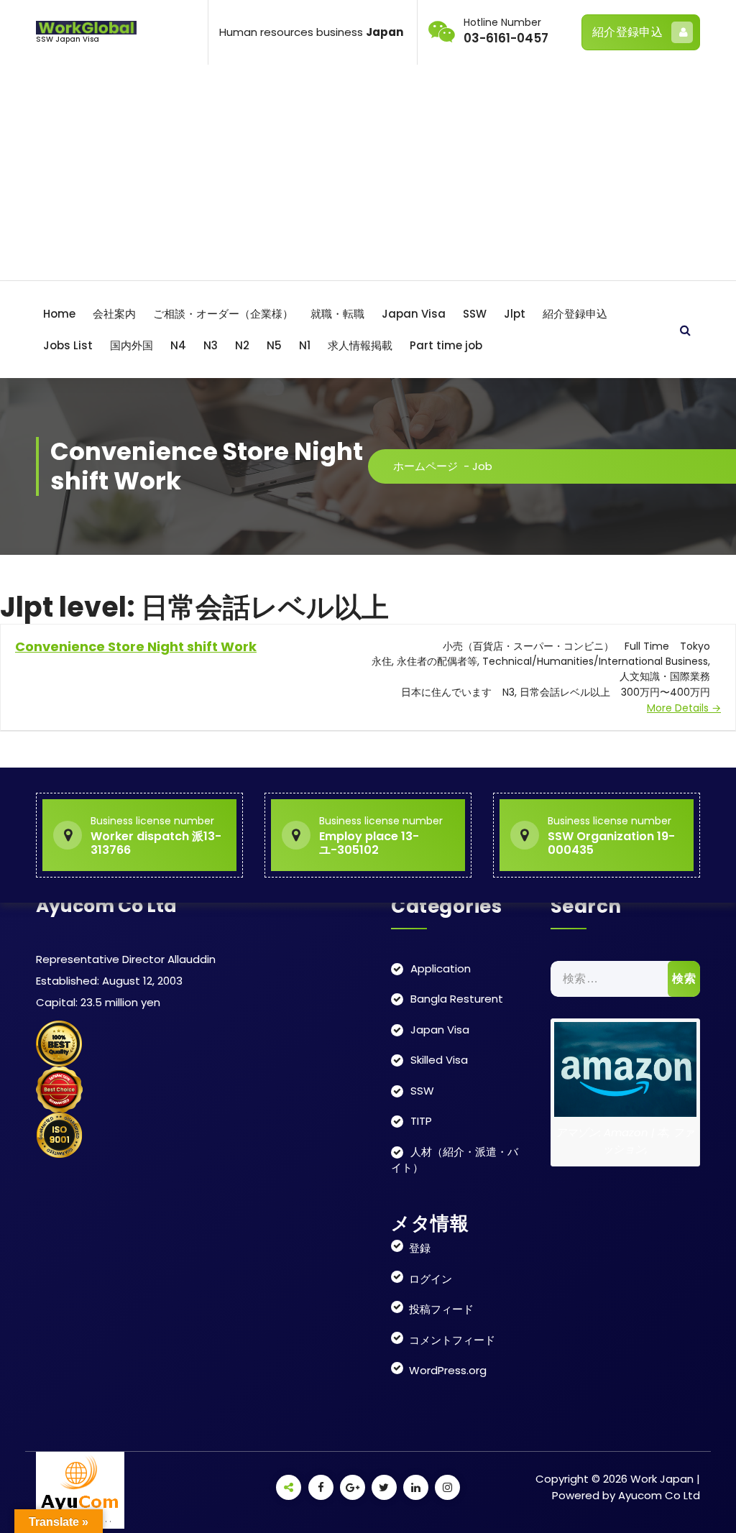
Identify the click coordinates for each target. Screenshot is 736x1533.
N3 (210, 345)
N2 (242, 345)
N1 (304, 345)
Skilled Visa (439, 1059)
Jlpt (514, 313)
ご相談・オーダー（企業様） (223, 313)
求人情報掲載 (360, 345)
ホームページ (425, 466)
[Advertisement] (368, 172)
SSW (475, 313)
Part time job (446, 345)
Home (59, 313)
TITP (421, 1120)
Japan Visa (414, 313)
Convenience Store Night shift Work (136, 646)
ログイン (430, 1278)
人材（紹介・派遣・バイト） (454, 1160)
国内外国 (131, 345)
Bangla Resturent (456, 998)
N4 (178, 345)
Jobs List (68, 345)
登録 (420, 1248)
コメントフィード (452, 1340)
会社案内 (114, 313)
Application (440, 968)
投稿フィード (441, 1309)
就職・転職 (337, 313)
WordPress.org (448, 1370)
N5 (274, 345)
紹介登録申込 (627, 32)
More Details (679, 708)
